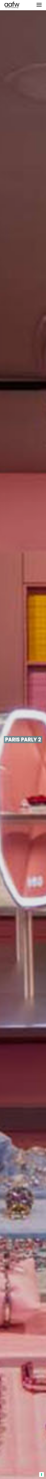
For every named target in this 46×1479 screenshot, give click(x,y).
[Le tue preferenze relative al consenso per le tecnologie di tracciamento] (41, 1474)
